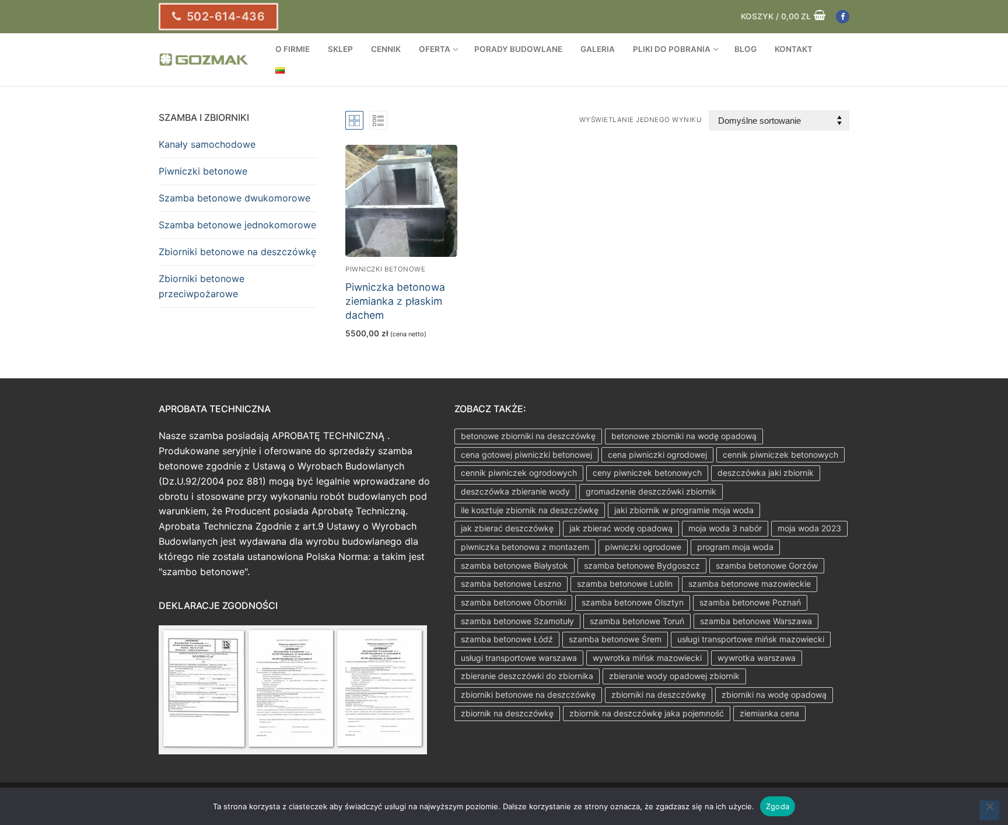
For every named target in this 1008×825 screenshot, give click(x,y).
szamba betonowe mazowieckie (749, 584)
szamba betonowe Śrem (615, 639)
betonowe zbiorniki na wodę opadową (684, 436)
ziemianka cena (769, 713)
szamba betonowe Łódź (507, 639)
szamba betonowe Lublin (625, 584)
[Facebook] (842, 16)
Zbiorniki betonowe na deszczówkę (237, 251)
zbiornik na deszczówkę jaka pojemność (646, 713)
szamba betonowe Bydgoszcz (642, 565)
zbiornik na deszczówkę (507, 713)
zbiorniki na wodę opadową (774, 694)
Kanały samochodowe (207, 144)
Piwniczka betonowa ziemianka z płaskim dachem (395, 301)
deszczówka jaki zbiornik (766, 473)
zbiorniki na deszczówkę (658, 694)
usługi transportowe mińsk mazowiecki (750, 639)
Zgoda (777, 806)
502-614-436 (224, 16)
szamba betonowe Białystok (514, 565)
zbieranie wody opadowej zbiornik (674, 676)
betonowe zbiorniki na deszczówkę (528, 436)
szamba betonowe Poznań (750, 602)
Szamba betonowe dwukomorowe (234, 198)
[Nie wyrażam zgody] (989, 810)
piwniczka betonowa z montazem (525, 547)
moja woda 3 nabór (725, 528)
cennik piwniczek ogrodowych (519, 473)
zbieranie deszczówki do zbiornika (527, 676)
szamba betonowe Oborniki (513, 602)
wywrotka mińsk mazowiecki (647, 658)
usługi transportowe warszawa (519, 658)
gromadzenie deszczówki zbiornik (651, 491)
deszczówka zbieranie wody (515, 491)
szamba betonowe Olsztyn (633, 602)
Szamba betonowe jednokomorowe (237, 225)
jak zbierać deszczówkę (507, 528)
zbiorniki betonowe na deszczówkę (528, 694)
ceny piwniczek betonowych (647, 473)
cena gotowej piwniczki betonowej (526, 455)
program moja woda (735, 547)
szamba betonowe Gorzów (767, 565)
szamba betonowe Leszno (511, 584)
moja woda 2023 (809, 528)
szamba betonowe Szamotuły (517, 621)
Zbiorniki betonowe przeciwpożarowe (201, 286)
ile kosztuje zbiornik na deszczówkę (529, 510)
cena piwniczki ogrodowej (657, 455)
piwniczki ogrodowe (643, 547)
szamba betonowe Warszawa (756, 621)
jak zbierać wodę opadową (621, 528)
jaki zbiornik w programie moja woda (684, 510)
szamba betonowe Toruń (637, 621)
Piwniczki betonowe (385, 269)
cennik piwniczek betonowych (780, 455)
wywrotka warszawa (757, 658)
